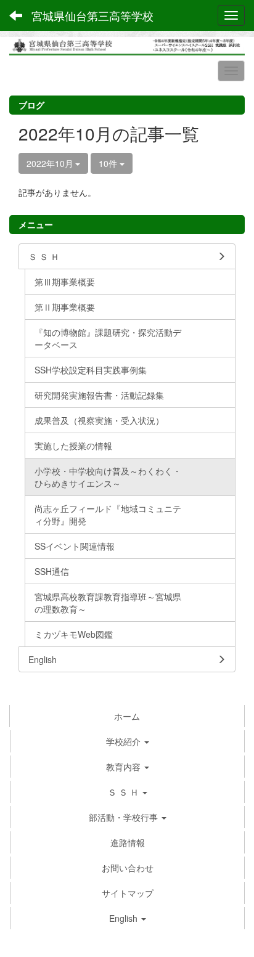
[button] (127, 792)
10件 (109, 163)
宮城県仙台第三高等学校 (92, 15)
